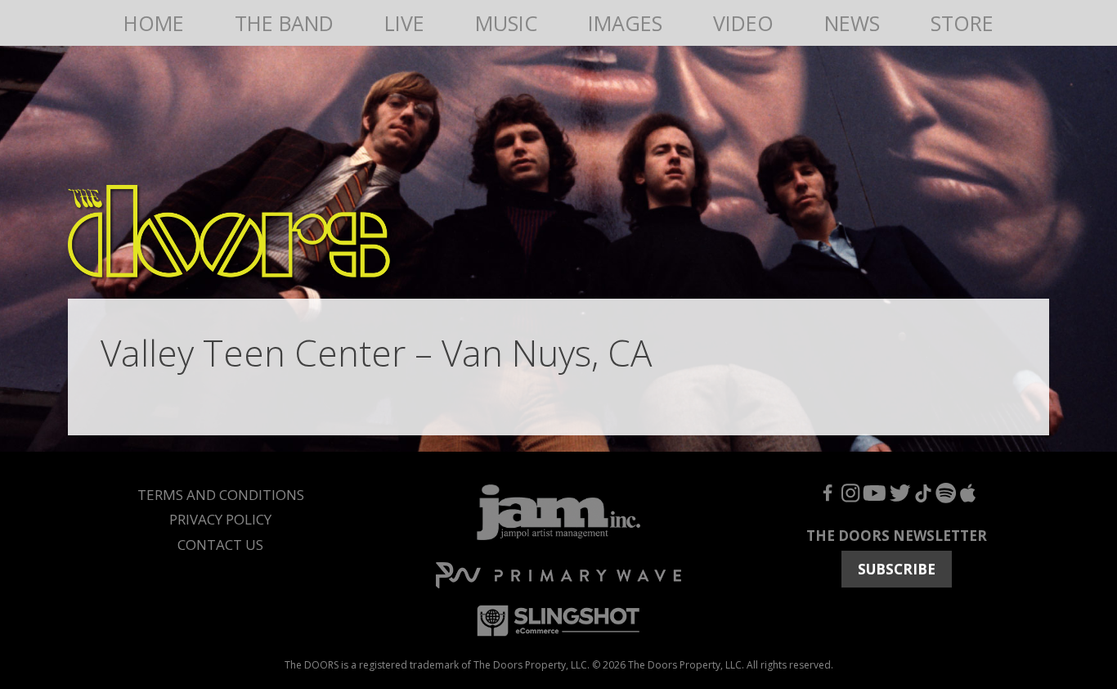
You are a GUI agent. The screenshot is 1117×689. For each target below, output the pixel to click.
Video (743, 23)
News (852, 23)
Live (404, 23)
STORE (962, 23)
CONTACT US (220, 544)
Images (625, 23)
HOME (153, 23)
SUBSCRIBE (896, 569)
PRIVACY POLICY (220, 519)
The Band (284, 23)
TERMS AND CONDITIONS (220, 494)
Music (506, 23)
